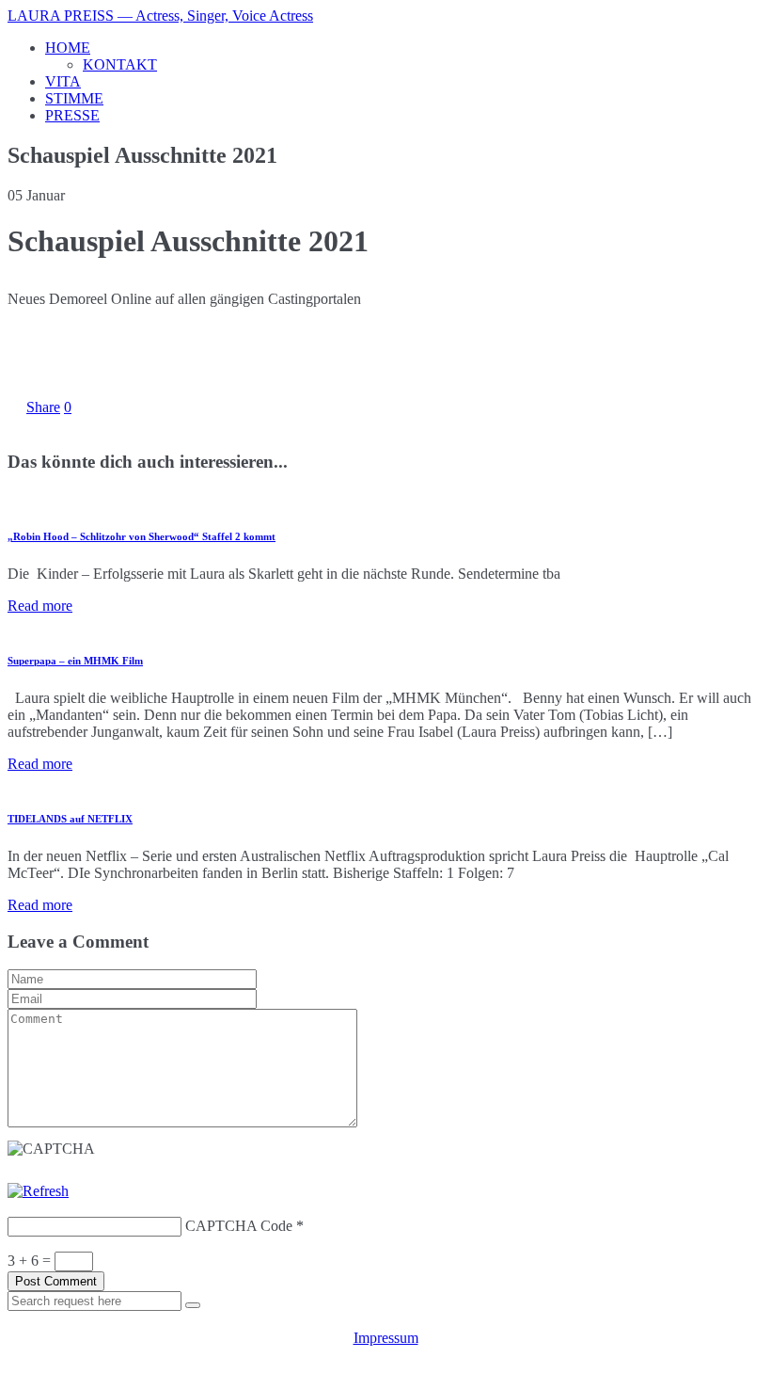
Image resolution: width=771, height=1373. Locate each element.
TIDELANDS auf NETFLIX (70, 818)
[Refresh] (38, 1191)
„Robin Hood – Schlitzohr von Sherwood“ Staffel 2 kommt (141, 536)
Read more (40, 606)
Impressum (386, 1338)
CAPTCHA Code (238, 1226)
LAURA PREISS (160, 16)
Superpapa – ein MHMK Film (75, 660)
